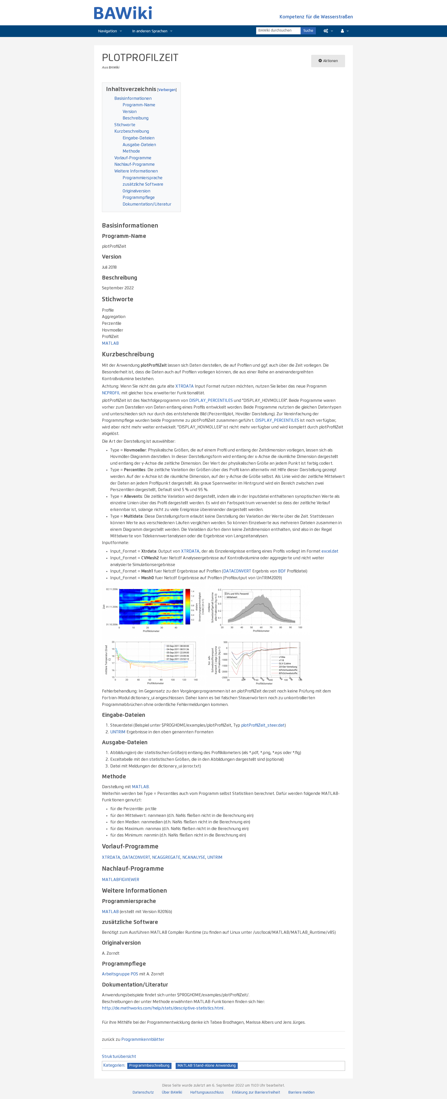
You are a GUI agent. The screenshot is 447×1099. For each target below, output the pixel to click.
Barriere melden (301, 1092)
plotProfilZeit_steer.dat (263, 725)
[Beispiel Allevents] (153, 660)
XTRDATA (184, 386)
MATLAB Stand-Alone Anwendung (207, 1065)
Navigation (107, 31)
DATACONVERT (237, 571)
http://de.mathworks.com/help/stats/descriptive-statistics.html (162, 1008)
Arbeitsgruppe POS (120, 974)
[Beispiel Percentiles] (258, 608)
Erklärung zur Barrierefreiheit (256, 1092)
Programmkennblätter (142, 1039)
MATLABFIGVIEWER (120, 880)
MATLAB (110, 343)
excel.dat (330, 551)
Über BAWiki (172, 1092)
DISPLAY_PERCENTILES (211, 400)
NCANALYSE (193, 857)
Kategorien (113, 1065)
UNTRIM (117, 732)
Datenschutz (143, 1092)
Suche (308, 31)
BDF (282, 571)
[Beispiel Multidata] (258, 660)
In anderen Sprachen (149, 31)
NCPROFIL (111, 393)
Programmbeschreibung (149, 1065)
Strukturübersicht (119, 1057)
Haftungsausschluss (207, 1092)
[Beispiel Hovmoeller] (153, 608)
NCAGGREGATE (166, 857)
